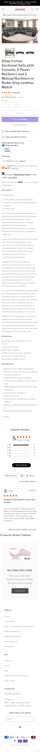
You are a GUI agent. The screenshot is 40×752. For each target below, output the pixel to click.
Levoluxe (17, 745)
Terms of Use (9, 621)
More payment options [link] (20, 125)
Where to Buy (9, 681)
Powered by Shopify (25, 745)
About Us (8, 660)
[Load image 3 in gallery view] (30, 52)
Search (7, 665)
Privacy (7, 616)
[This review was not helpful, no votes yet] (34, 529)
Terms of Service (11, 641)
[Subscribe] (33, 718)
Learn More (12, 177)
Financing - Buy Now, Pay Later (16, 676)
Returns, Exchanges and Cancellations (19, 626)
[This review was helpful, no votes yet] (30, 529)
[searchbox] (12, 476)
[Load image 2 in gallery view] (19, 52)
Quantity (5, 100)
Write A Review (21, 465)
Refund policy (9, 646)
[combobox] (28, 481)
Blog (6, 671)
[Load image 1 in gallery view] (9, 52)
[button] (2, 9)
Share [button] (6, 417)
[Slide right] (37, 53)
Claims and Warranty (12, 631)
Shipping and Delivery (12, 636)
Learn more (20, 591)
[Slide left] (2, 53)
